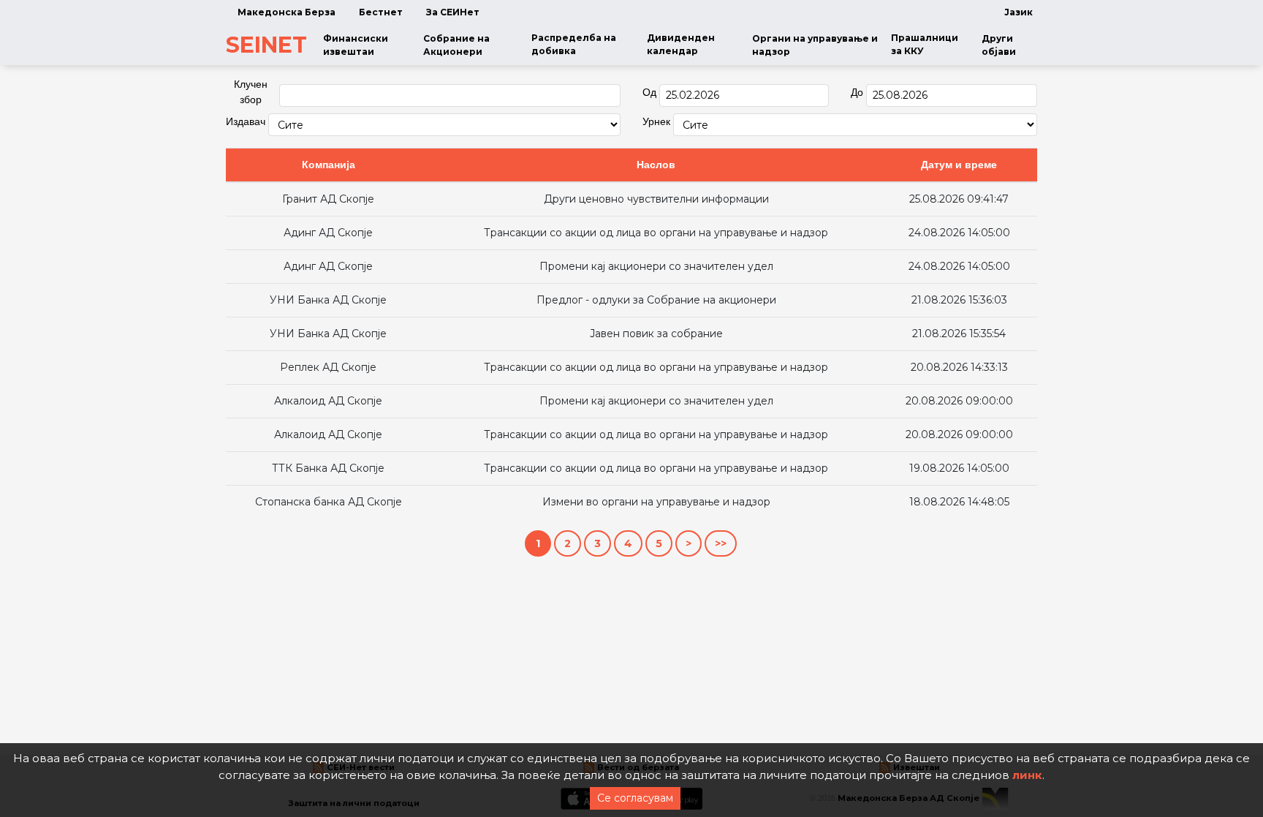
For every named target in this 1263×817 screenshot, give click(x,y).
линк (1027, 775)
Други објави (999, 45)
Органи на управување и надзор (815, 45)
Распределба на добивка (573, 44)
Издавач (245, 121)
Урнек (656, 121)
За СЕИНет (452, 12)
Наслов (656, 164)
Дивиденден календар (681, 44)
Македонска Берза (286, 12)
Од (649, 92)
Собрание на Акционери (456, 45)
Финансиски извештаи (355, 45)
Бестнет (381, 12)
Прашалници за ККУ (924, 44)
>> (721, 543)
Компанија (328, 164)
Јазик (1018, 12)
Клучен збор (251, 91)
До (857, 92)
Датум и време (959, 164)
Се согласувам (635, 798)
